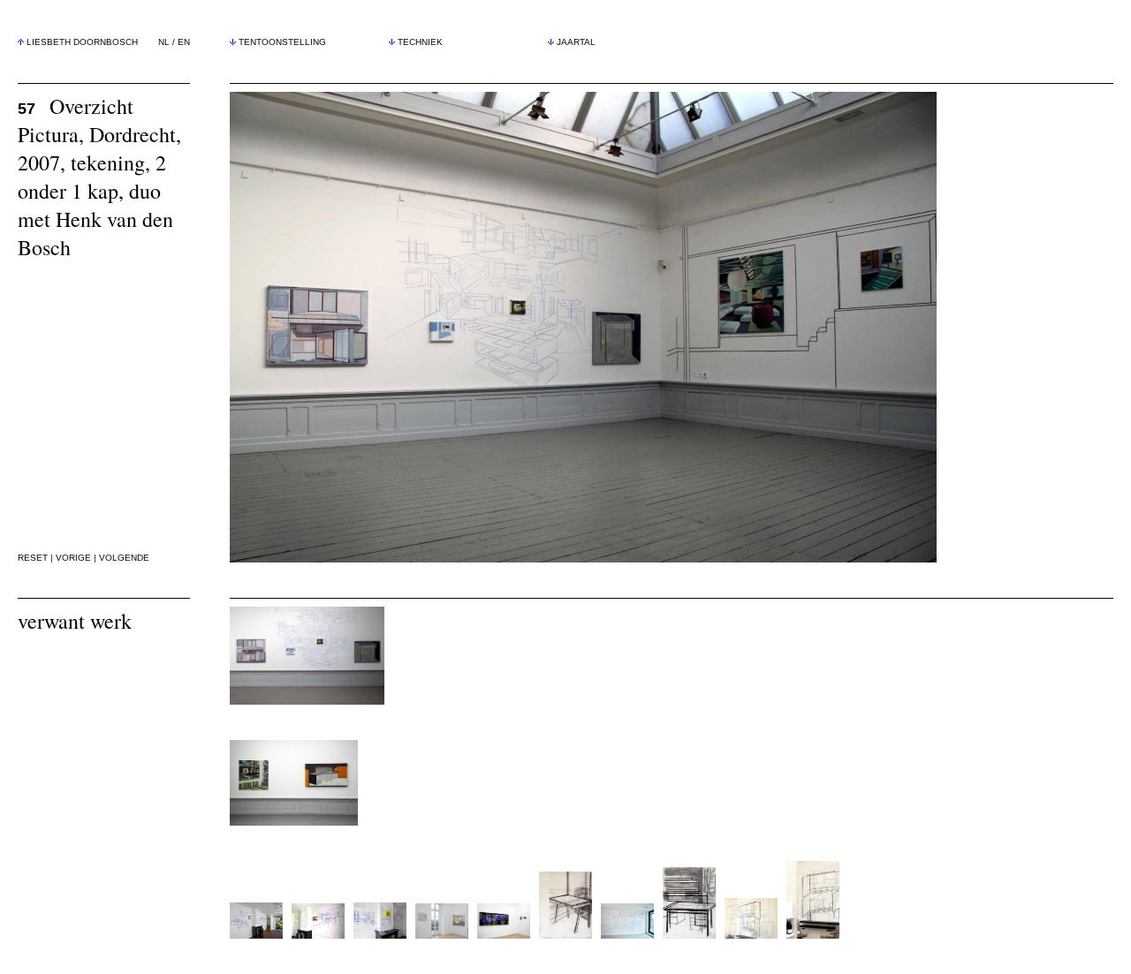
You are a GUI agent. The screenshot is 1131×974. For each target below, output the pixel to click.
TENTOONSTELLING (282, 42)
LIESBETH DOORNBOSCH (82, 42)
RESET (33, 558)
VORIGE (73, 558)
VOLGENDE (124, 558)
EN (184, 42)
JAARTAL (576, 42)
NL (164, 42)
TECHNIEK (420, 42)
